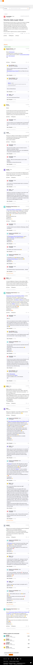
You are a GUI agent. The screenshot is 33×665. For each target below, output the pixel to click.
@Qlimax (13, 209)
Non (6, 654)
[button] (8, 75)
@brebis (26, 612)
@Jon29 (17, 209)
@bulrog (9, 83)
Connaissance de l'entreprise (21, 663)
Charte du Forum (5, 661)
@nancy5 (20, 209)
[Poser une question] (31, 663)
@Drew (9, 421)
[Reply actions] (28, 79)
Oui (10, 654)
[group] (21, 33)
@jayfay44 (10, 543)
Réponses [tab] (6, 44)
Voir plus (28, 633)
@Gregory (12, 237)
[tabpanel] (16, 338)
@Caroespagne (12, 51)
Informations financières (11, 663)
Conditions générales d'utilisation (14, 661)
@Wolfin (22, 295)
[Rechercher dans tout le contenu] (28, 8)
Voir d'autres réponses (9, 273)
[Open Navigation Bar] (1, 1)
